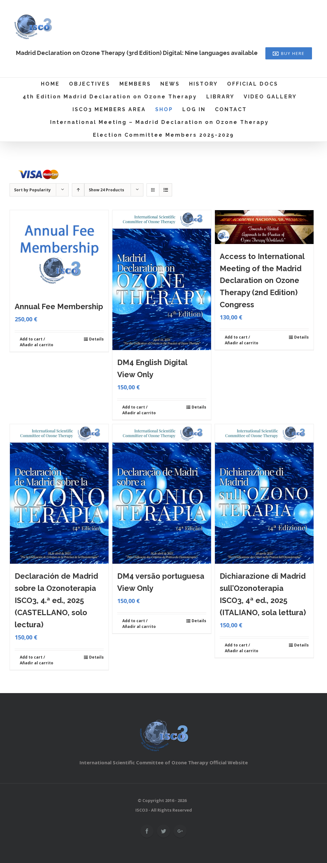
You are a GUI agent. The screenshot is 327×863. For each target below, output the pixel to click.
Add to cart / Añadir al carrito (36, 341)
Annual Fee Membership (59, 306)
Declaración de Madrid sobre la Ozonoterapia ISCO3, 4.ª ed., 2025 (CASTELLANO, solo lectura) (56, 600)
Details (96, 339)
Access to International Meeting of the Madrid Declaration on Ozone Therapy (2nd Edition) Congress (262, 280)
